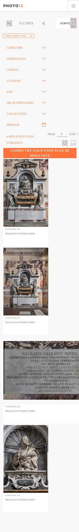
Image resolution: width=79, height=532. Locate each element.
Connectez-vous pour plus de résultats (40, 153)
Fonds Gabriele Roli (15, 36)
